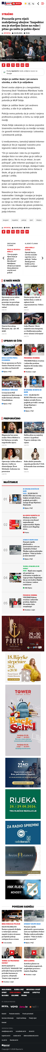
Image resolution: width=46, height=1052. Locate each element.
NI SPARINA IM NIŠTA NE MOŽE (33, 391)
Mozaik (26, 992)
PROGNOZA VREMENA (32, 358)
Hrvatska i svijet (30, 372)
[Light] (25, 3)
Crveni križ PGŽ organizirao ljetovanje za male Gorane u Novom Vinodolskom (12, 396)
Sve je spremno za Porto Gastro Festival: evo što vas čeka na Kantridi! (11, 365)
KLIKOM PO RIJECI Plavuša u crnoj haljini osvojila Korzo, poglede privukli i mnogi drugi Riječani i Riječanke (32, 499)
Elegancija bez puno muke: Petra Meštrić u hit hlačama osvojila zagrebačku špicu (11, 438)
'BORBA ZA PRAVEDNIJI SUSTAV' (10, 962)
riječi (31, 220)
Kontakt (4, 1022)
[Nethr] (34, 1007)
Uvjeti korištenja (21, 1018)
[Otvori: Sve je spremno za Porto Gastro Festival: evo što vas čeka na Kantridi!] (12, 350)
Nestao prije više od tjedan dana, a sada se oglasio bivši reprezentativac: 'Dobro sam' (33, 302)
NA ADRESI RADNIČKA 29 (31, 515)
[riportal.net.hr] (6, 1045)
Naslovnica (6, 989)
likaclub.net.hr (14, 1040)
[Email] (22, 65)
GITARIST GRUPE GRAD (30, 540)
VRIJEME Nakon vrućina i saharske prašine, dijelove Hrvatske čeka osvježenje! (34, 364)
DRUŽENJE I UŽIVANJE (10, 390)
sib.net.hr (31, 1031)
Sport (4, 992)
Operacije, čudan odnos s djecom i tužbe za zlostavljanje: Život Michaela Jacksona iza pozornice (12, 466)
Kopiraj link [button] (27, 65)
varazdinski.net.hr (21, 1031)
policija (24, 220)
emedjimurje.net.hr (7, 1031)
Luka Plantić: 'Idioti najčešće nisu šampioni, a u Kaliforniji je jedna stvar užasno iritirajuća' (33, 330)
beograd (5, 220)
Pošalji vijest (32, 1018)
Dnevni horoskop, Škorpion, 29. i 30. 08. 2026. (10, 328)
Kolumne (15, 995)
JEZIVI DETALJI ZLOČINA (29, 248)
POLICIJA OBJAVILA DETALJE (13, 250)
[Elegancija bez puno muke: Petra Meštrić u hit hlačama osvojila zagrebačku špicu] (12, 427)
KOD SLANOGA (29, 961)
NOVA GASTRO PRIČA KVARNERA (9, 359)
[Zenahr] (23, 1007)
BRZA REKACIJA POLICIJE (11, 924)
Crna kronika (7, 943)
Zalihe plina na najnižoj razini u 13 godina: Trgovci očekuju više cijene (33, 438)
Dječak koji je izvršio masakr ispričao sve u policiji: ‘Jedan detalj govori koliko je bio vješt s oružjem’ (31, 259)
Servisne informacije (8, 1018)
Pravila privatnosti (28, 1014)
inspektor (15, 220)
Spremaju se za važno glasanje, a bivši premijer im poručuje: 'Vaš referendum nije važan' (11, 302)
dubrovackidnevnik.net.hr (31, 1036)
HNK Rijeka (28, 588)
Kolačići (4, 1014)
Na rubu (5, 995)
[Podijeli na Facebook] (3, 65)
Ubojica (38, 220)
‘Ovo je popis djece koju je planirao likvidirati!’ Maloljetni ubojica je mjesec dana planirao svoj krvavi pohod (14, 263)
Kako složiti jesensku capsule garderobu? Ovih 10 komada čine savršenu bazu (34, 465)
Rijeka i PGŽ (7, 372)
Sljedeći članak (42, 258)
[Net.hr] (5, 1007)
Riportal (7, 33)
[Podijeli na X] (8, 65)
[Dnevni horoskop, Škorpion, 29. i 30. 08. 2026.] (12, 318)
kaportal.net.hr (6, 1036)
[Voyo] (14, 1007)
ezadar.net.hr (17, 1036)
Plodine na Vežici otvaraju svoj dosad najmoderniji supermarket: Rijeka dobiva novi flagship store (31, 523)
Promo (27, 532)
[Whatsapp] (17, 65)
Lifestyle (36, 992)
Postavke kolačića (14, 1014)
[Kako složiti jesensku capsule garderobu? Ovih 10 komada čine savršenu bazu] (34, 454)
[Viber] (13, 65)
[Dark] (33, 3)
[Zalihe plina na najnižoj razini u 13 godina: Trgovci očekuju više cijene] (34, 427)
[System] (29, 3)
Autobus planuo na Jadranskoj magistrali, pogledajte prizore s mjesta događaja (33, 967)
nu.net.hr (4, 1040)
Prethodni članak (3, 258)
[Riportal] (9, 3)
